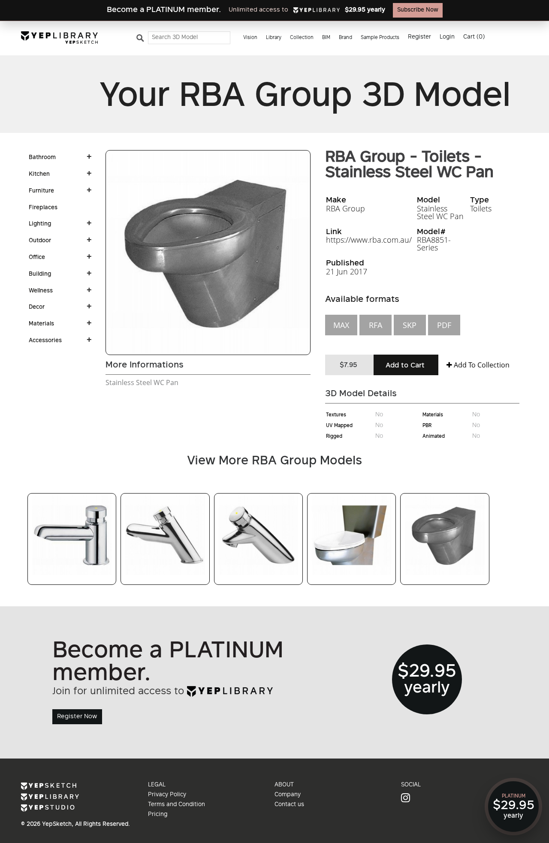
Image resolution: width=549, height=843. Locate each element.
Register (419, 37)
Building (40, 274)
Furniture (41, 191)
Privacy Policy (167, 795)
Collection (302, 38)
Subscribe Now (417, 10)
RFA (375, 325)
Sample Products (380, 38)
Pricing (157, 814)
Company (287, 795)
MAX (341, 325)
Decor (37, 307)
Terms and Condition (176, 804)
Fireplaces (43, 208)
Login (447, 37)
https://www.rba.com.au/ (369, 240)
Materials (41, 324)
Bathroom (42, 157)
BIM (326, 38)
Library (273, 38)
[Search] (141, 39)
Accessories (45, 340)
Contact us (289, 804)
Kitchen (39, 174)
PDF (444, 325)
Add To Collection (481, 364)
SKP (409, 325)
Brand (345, 38)
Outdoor (40, 241)
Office (37, 257)
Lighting (40, 224)
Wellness (41, 291)
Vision (250, 38)
